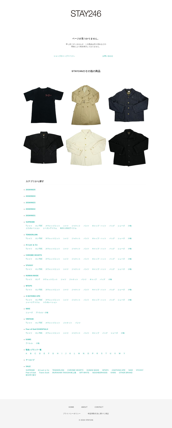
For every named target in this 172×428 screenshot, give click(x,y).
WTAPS (29, 286)
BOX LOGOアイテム (68, 228)
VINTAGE (30, 319)
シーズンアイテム (50, 228)
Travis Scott (44, 373)
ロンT (37, 279)
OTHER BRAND (126, 373)
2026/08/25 (30, 190)
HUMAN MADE (32, 276)
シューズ (121, 226)
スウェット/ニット (53, 226)
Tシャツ (29, 226)
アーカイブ (30, 360)
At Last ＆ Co (31, 245)
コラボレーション (33, 228)
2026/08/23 (30, 203)
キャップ (93, 279)
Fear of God (31, 373)
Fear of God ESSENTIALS (37, 329)
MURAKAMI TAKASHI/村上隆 (64, 373)
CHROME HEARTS (34, 255)
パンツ (86, 226)
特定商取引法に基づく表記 (98, 414)
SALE (28, 366)
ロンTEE (38, 226)
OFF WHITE (84, 373)
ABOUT (84, 407)
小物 (130, 226)
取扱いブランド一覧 (34, 350)
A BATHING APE (33, 296)
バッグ (112, 226)
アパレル (29, 343)
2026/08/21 (30, 215)
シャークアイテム (33, 302)
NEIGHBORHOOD (100, 373)
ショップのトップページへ (64, 56)
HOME (71, 407)
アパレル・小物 (42, 312)
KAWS (28, 339)
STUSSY (29, 265)
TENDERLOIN (32, 235)
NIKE (28, 309)
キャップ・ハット (99, 226)
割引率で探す (31, 375)
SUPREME (30, 222)
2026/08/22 (30, 209)
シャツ (66, 226)
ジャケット (76, 226)
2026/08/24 (30, 196)
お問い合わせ (108, 56)
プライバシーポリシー (72, 414)
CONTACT (99, 407)
